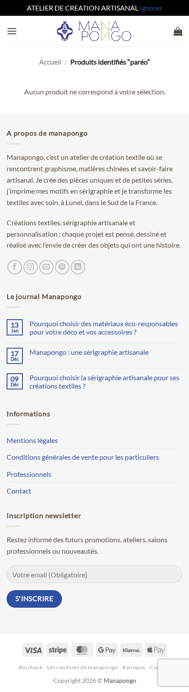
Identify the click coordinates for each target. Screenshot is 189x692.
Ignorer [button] (151, 8)
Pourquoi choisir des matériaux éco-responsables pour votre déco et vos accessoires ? (103, 327)
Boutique (31, 667)
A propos (133, 667)
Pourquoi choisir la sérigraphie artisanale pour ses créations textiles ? (104, 381)
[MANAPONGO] (95, 31)
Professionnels (29, 474)
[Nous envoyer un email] (46, 267)
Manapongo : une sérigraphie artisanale (89, 352)
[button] (12, 31)
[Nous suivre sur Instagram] (30, 267)
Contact (19, 491)
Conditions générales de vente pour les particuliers (83, 457)
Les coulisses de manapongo (82, 667)
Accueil (50, 62)
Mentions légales (32, 440)
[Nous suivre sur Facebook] (14, 267)
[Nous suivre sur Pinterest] (62, 267)
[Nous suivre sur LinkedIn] (78, 267)
